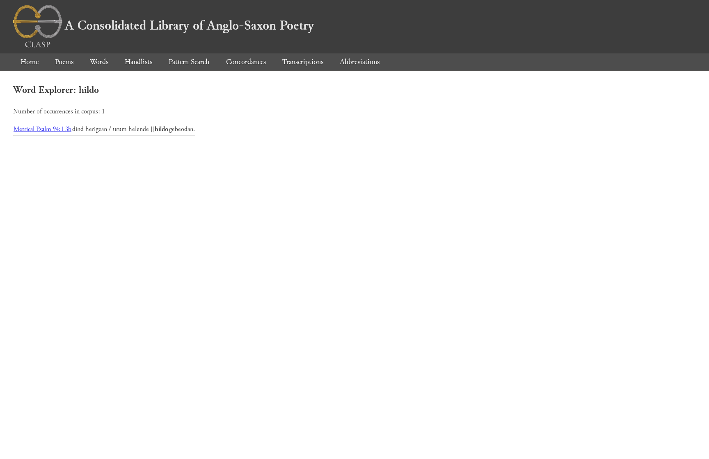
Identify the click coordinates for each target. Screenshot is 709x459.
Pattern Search (189, 62)
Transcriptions (302, 62)
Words (99, 62)
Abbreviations (360, 62)
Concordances (246, 62)
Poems (64, 62)
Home (30, 62)
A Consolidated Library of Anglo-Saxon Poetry (189, 25)
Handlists (138, 62)
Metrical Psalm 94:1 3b (42, 129)
